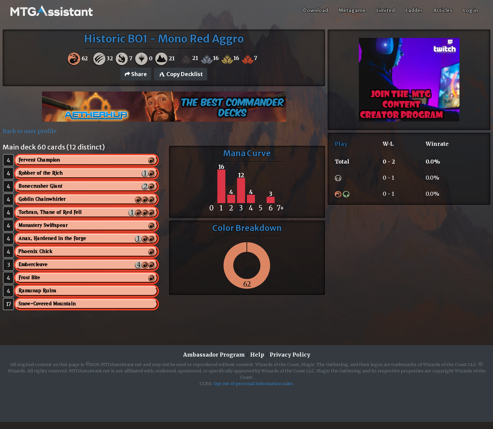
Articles (442, 10)
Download (315, 10)
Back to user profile (29, 131)
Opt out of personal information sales (253, 383)
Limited (385, 10)
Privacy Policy (290, 354)
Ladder (414, 10)
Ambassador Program (214, 354)
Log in (470, 10)
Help (257, 354)
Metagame (352, 10)
